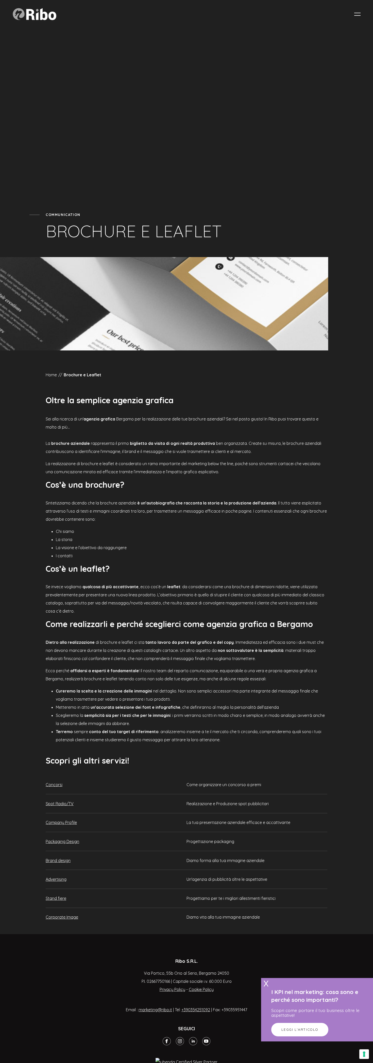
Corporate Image (62, 917)
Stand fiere (56, 898)
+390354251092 (195, 1009)
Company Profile (61, 822)
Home (51, 374)
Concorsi (54, 784)
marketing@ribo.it (155, 1009)
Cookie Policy (201, 989)
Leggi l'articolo (299, 1029)
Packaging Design (62, 841)
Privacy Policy (172, 989)
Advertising (56, 879)
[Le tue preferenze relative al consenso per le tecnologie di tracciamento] (364, 1054)
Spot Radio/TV (60, 803)
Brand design (58, 860)
